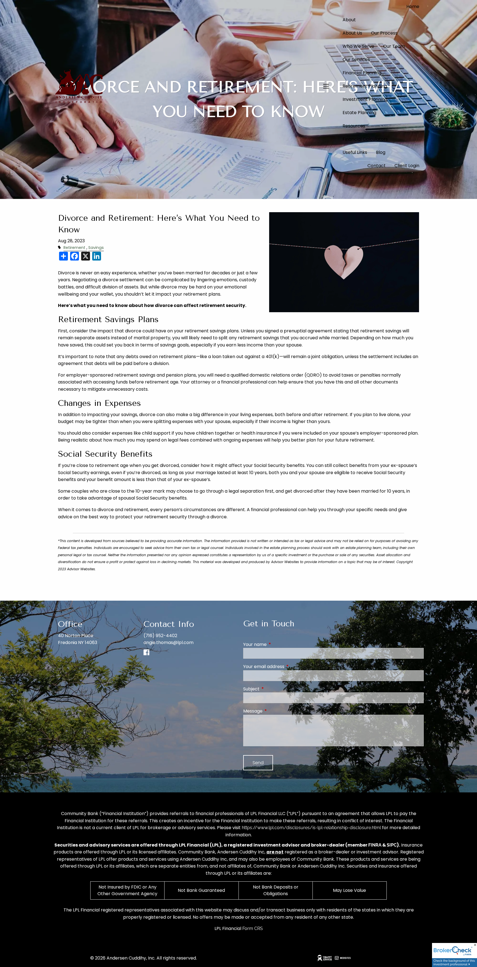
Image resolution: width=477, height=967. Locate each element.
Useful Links (355, 152)
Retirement (74, 247)
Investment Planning (365, 99)
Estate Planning (359, 112)
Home (412, 6)
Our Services (356, 59)
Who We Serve (358, 46)
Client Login (406, 165)
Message (275, 711)
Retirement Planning (365, 86)
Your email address (285, 666)
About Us (352, 33)
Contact (376, 165)
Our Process (384, 33)
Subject (273, 689)
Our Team (394, 46)
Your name (277, 644)
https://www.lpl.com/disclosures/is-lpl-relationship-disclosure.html (311, 827)
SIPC (392, 845)
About (349, 20)
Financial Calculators (365, 139)
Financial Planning (362, 73)
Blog (380, 152)
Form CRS (252, 928)
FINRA (374, 845)
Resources (354, 126)
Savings (96, 247)
